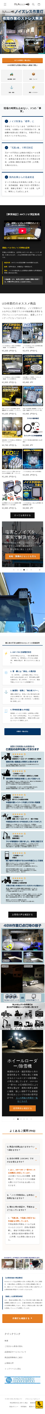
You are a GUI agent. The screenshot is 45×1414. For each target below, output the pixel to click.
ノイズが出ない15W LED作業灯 (32, 471)
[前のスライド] (13, 569)
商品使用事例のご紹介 (14, 1357)
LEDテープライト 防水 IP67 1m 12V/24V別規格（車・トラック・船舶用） (11, 472)
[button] (5, 4)
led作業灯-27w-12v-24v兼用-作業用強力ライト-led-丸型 (11, 503)
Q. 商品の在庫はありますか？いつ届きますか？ (20, 1148)
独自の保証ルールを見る (22, 556)
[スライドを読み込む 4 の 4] (27, 569)
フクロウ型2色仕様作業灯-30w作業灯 (32, 441)
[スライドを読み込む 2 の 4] (21, 569)
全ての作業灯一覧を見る (22, 60)
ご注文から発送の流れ (14, 1346)
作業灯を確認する (21, 1318)
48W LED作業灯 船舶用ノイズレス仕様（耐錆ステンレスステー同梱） (33, 409)
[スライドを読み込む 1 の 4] (17, 569)
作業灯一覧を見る (22, 731)
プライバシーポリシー (32, 1399)
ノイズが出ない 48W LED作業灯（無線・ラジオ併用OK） (11, 346)
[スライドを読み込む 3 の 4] (24, 569)
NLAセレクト (18, 1399)
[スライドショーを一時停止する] (40, 569)
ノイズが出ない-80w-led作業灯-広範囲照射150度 (33, 503)
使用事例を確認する (22, 1108)
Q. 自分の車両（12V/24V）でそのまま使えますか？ (20, 1160)
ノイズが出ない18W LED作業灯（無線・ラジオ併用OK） (11, 378)
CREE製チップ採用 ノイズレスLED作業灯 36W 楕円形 (32, 378)
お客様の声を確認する (22, 914)
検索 (6, 1340)
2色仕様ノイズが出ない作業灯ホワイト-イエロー (12, 441)
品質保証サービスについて (15, 1352)
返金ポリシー (13, 1406)
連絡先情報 (34, 1403)
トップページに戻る (13, 1369)
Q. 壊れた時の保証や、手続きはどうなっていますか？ (20, 1208)
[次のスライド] (31, 569)
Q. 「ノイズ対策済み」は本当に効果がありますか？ (20, 1196)
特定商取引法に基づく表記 (19, 1403)
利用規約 (24, 1406)
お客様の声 (9, 1363)
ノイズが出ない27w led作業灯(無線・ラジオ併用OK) (33, 346)
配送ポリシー (33, 1406)
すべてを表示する (22, 515)
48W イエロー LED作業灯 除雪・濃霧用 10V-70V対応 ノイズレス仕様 (12, 409)
